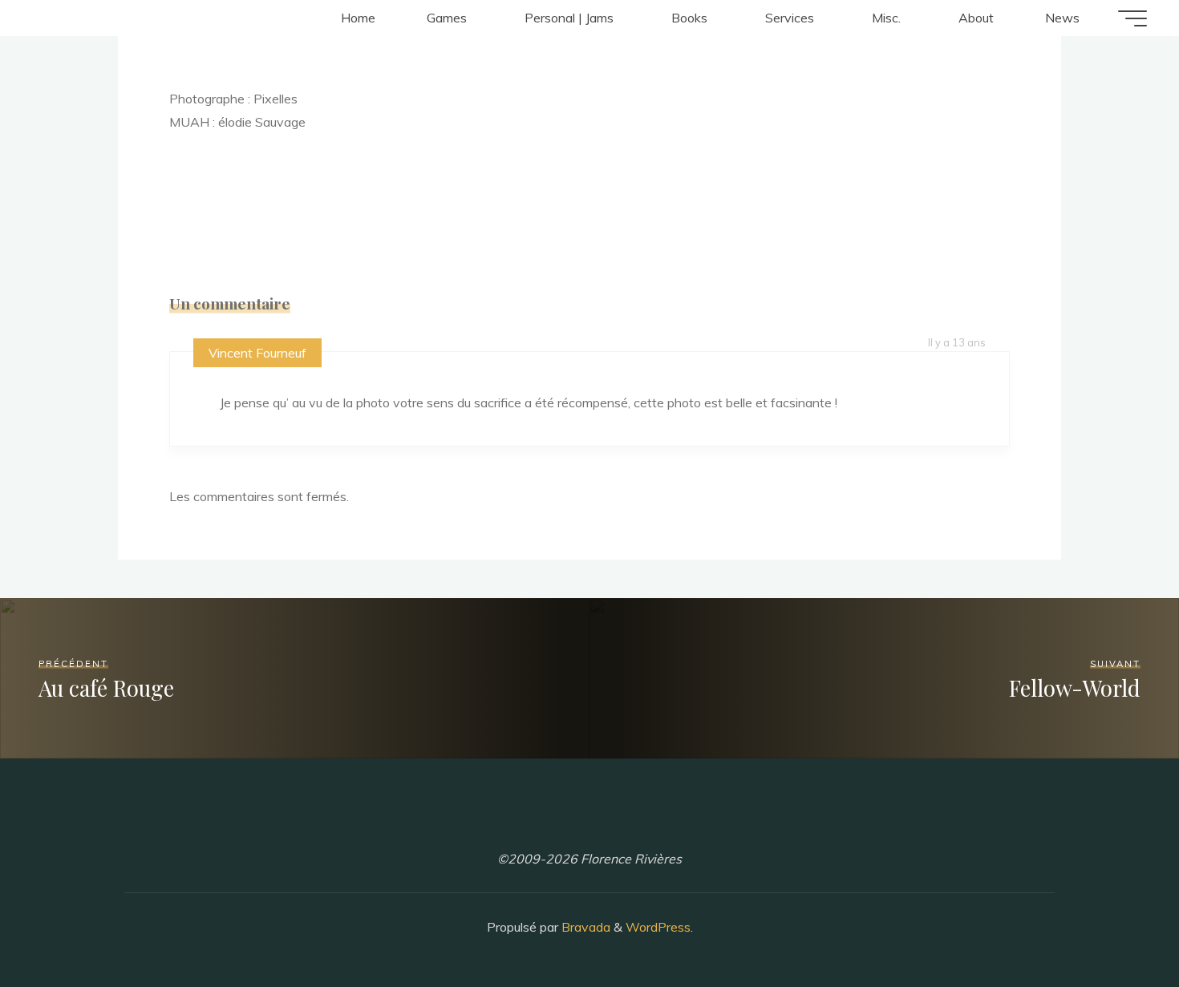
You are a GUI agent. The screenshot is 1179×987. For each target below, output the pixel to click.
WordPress (658, 927)
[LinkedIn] (589, 820)
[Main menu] (1132, 18)
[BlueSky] (632, 820)
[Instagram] (547, 820)
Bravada (584, 927)
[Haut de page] (1116, 924)
